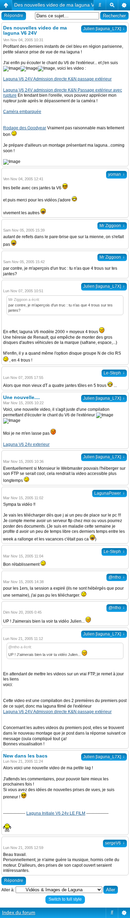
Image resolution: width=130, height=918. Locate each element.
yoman (116, 174)
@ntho (117, 577)
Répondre (13, 15)
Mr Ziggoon (112, 225)
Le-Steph (114, 373)
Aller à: (8, 889)
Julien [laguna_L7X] (104, 28)
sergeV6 (115, 843)
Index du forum (18, 912)
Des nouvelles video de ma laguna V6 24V (60, 5)
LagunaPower (109, 493)
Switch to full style (65, 899)
